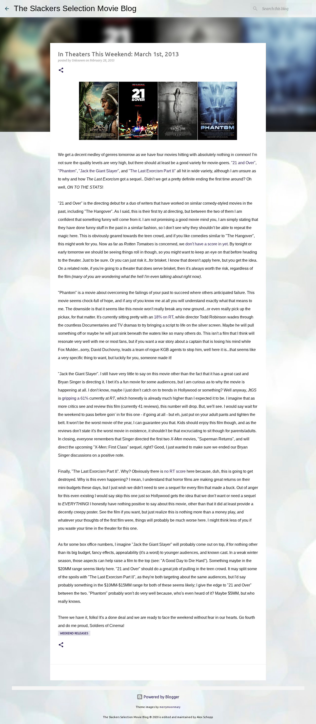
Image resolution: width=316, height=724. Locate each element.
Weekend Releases (74, 633)
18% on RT (163, 317)
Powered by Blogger (161, 697)
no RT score (175, 471)
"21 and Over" (243, 163)
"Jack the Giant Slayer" (99, 171)
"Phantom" (67, 171)
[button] (61, 70)
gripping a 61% (75, 398)
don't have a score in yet (206, 244)
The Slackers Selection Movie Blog (75, 8)
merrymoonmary (169, 706)
